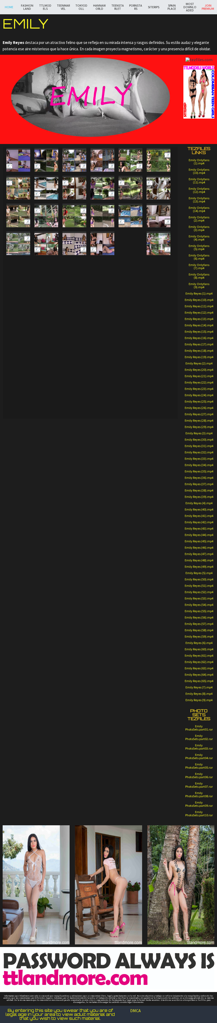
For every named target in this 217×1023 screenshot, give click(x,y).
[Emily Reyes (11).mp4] (130, 188)
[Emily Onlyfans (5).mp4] (134, 432)
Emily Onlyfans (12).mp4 (199, 190)
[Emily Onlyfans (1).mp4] (17, 432)
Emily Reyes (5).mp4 (199, 573)
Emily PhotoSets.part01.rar (199, 727)
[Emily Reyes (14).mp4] (46, 215)
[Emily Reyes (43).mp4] (130, 328)
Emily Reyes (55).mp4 (199, 611)
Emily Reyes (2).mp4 (199, 363)
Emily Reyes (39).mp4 (199, 497)
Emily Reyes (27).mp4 (199, 414)
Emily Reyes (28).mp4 (199, 420)
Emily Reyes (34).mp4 (199, 465)
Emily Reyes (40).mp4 (199, 509)
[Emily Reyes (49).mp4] (130, 350)
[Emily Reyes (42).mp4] (158, 312)
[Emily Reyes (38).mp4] (18, 312)
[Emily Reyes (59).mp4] (102, 377)
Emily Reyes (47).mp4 (199, 554)
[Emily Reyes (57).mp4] (46, 377)
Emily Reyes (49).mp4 (199, 567)
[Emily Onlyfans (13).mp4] (17, 477)
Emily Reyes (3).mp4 (199, 433)
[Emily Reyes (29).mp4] (102, 268)
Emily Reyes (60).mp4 (199, 649)
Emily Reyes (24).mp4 (199, 395)
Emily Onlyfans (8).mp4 (199, 276)
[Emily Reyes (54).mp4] (158, 355)
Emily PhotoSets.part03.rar (199, 746)
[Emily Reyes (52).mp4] (74, 355)
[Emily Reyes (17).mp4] (130, 215)
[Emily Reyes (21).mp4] (74, 243)
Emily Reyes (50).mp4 (199, 579)
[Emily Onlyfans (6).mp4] (163, 432)
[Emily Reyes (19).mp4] (18, 243)
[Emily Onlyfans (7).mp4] (17, 454)
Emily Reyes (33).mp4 (199, 459)
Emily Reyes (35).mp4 (199, 471)
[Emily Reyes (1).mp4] (18, 160)
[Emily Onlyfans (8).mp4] (46, 454)
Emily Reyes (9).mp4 (199, 700)
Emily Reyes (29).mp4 (199, 427)
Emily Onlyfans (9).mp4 (199, 285)
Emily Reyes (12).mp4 (199, 312)
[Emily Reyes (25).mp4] (130, 262)
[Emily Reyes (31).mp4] (130, 284)
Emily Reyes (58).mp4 (199, 630)
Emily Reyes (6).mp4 (199, 643)
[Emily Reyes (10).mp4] (102, 188)
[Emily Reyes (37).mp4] (130, 306)
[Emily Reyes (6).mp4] (158, 160)
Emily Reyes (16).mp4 (199, 338)
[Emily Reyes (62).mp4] (18, 399)
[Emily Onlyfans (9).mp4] (75, 454)
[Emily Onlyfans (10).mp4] (105, 454)
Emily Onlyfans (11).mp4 (199, 180)
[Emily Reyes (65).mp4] (102, 399)
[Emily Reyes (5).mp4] (130, 160)
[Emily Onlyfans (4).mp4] (105, 432)
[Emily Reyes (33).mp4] (46, 290)
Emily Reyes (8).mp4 (199, 694)
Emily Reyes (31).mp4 (199, 446)
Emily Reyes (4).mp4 (199, 503)
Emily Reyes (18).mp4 (199, 351)
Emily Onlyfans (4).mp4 (199, 237)
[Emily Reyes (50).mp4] (18, 355)
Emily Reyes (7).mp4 (199, 687)
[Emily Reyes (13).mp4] (18, 215)
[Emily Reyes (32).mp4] (18, 290)
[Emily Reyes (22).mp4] (102, 243)
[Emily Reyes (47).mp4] (102, 334)
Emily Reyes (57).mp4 (199, 624)
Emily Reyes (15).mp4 (199, 332)
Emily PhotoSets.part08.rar (199, 794)
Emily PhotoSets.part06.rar (199, 775)
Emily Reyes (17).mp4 (199, 344)
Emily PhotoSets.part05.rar (199, 765)
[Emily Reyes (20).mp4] (46, 243)
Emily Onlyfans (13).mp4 (199, 199)
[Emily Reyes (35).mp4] (102, 290)
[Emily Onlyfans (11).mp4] (134, 454)
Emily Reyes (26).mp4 (199, 408)
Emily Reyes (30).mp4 (199, 439)
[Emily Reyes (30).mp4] (158, 268)
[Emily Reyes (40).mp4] (74, 312)
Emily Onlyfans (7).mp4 (199, 266)
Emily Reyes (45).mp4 (199, 541)
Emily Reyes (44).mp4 (199, 535)
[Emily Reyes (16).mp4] (102, 215)
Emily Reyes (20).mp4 (199, 370)
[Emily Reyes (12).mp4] (158, 188)
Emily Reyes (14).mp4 (199, 325)
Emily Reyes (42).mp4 (199, 522)
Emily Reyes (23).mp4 (199, 389)
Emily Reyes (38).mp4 (199, 490)
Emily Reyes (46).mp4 (199, 547)
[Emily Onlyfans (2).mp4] (46, 432)
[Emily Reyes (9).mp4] (74, 188)
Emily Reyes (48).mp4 (199, 560)
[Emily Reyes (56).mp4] (18, 377)
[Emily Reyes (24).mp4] (158, 243)
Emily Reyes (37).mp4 (199, 484)
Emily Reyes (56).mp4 (199, 617)
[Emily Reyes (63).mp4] (46, 399)
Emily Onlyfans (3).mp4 (199, 228)
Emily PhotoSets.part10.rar (199, 813)
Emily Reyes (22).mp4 (199, 382)
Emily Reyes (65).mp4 (199, 681)
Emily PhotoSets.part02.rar (199, 737)
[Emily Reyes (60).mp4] (158, 377)
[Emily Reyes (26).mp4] (18, 268)
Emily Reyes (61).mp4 (199, 655)
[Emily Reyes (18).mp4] (158, 215)
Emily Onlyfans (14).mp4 (199, 209)
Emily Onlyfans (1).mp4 (199, 161)
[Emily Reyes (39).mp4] (46, 312)
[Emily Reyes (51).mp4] (46, 355)
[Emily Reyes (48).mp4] (158, 334)
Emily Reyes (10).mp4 (199, 300)
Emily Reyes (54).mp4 (199, 605)
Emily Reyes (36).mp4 (199, 478)
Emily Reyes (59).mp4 (199, 636)
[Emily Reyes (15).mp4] (74, 215)
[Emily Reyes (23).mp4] (130, 240)
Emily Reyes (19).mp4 (199, 357)
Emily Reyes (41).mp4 (199, 516)
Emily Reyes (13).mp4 (199, 319)
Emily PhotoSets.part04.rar (199, 756)
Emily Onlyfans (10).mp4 (199, 171)
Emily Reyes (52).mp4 (199, 592)
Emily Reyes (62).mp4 (199, 662)
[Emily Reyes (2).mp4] (46, 160)
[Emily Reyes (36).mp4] (158, 290)
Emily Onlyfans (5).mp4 (199, 247)
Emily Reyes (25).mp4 (199, 401)
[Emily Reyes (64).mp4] (74, 399)
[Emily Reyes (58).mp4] (74, 377)
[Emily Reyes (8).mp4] (46, 188)
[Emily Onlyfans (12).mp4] (163, 454)
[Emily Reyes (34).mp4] (74, 290)
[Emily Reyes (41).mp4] (102, 312)
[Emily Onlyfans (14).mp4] (46, 477)
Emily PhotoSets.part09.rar (199, 804)
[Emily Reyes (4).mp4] (102, 160)
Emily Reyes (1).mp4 (199, 293)
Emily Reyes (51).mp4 (199, 586)
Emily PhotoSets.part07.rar (199, 784)
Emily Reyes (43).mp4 (199, 528)
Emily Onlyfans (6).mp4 (199, 256)
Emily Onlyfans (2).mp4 (199, 218)
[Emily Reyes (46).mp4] (74, 334)
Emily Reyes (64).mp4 (199, 675)
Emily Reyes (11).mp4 (199, 306)
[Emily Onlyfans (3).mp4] (75, 432)
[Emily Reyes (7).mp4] (18, 188)
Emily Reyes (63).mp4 (199, 668)
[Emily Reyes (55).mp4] (130, 371)
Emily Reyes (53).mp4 (199, 598)
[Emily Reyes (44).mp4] (18, 334)
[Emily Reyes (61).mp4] (130, 393)
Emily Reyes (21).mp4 (199, 376)
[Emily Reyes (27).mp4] (46, 268)
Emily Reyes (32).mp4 (199, 452)
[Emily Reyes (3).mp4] (74, 160)
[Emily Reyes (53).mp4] (102, 355)
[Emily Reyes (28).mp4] (74, 268)
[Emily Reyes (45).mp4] (46, 334)
